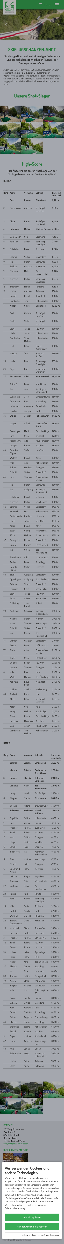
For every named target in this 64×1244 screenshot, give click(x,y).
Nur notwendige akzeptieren (32, 1226)
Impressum (54, 1235)
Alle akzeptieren (32, 1217)
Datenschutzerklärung (40, 1235)
